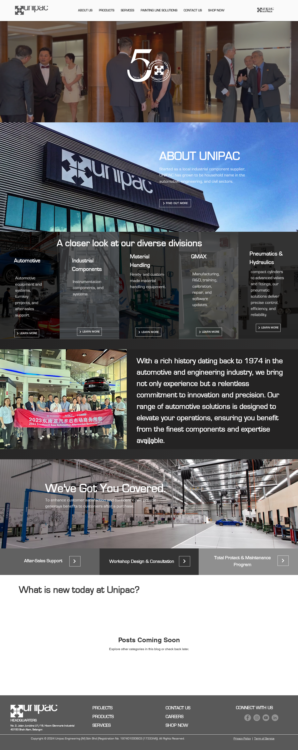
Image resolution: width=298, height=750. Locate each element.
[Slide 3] (152, 443)
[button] (85, 10)
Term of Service (264, 738)
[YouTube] (266, 717)
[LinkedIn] (275, 717)
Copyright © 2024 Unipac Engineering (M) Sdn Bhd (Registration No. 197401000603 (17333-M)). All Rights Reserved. (108, 738)
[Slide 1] (146, 443)
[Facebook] (247, 717)
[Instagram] (256, 717)
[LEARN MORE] (74, 561)
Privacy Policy (242, 738)
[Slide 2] (149, 443)
